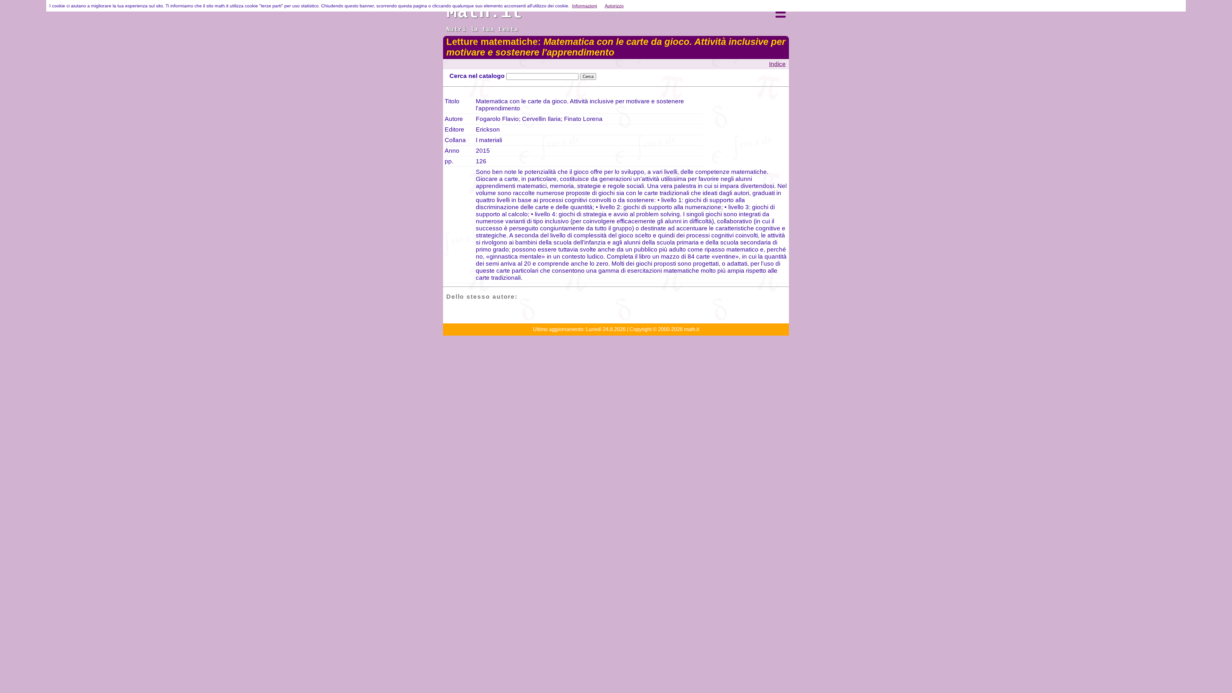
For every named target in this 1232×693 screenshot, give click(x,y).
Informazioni (584, 5)
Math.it (484, 12)
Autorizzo (614, 5)
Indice (777, 64)
